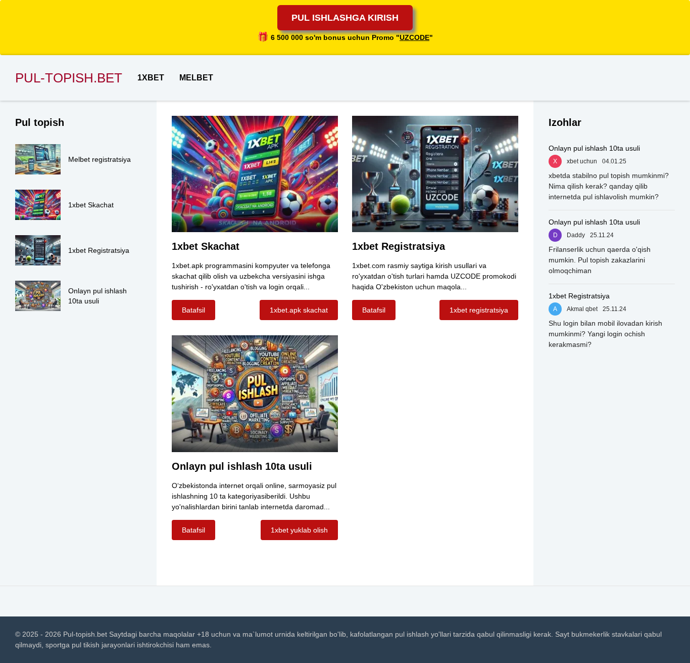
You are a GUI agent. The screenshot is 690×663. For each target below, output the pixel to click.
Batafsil (193, 310)
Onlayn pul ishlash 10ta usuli (594, 148)
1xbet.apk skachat (299, 310)
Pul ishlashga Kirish (345, 18)
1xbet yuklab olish (299, 530)
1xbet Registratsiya (579, 296)
